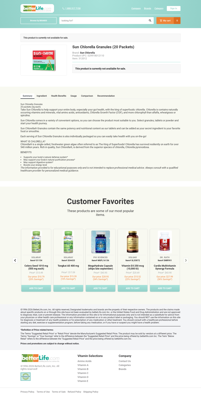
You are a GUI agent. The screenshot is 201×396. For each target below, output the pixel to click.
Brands (147, 8)
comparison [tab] (87, 96)
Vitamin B (83, 369)
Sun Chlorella (87, 52)
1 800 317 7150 (73, 8)
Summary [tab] (27, 96)
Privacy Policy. (28, 392)
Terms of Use (43, 392)
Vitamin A (83, 365)
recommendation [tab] (106, 96)
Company (136, 8)
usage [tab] (74, 96)
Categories (125, 365)
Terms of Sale (59, 392)
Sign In (173, 8)
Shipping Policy (90, 392)
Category (159, 8)
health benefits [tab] (58, 96)
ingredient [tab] (42, 96)
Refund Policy (74, 392)
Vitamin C (83, 373)
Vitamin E (83, 381)
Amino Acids (84, 361)
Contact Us (125, 361)
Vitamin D (83, 377)
